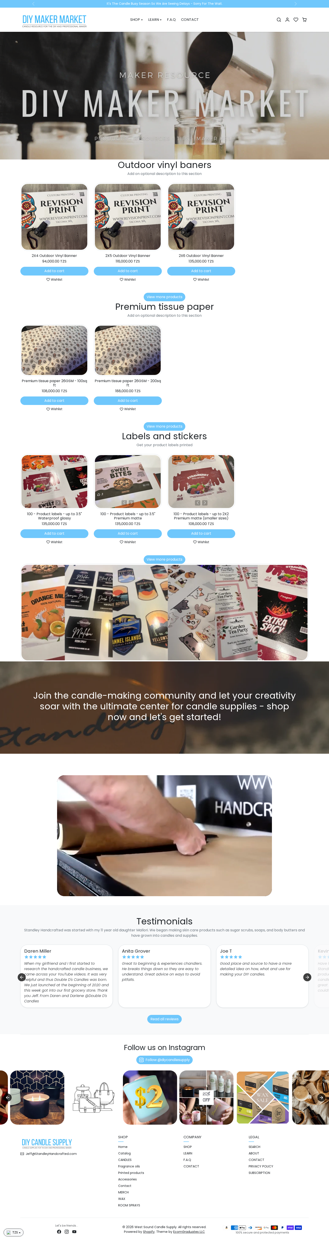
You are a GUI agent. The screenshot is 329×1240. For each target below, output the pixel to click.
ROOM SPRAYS (129, 1205)
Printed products (131, 1173)
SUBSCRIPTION (259, 1173)
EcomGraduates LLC (189, 1231)
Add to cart (54, 271)
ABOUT (254, 1153)
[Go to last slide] (22, 977)
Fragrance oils (129, 1166)
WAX (121, 1199)
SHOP (188, 1147)
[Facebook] (59, 1231)
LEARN (188, 1153)
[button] (279, 19)
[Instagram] (66, 1231)
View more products (164, 296)
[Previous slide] (21, 218)
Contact (124, 1186)
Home (123, 1147)
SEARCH (254, 1147)
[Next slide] (308, 218)
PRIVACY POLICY (261, 1166)
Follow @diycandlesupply (167, 1059)
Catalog (124, 1153)
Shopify (149, 1231)
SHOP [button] (135, 19)
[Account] (287, 19)
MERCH (123, 1192)
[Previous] (50, 370)
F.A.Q (171, 19)
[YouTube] (74, 1231)
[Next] (58, 370)
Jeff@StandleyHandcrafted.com (51, 1154)
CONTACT (190, 19)
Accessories (127, 1179)
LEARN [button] (153, 19)
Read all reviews (164, 1019)
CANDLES (125, 1160)
